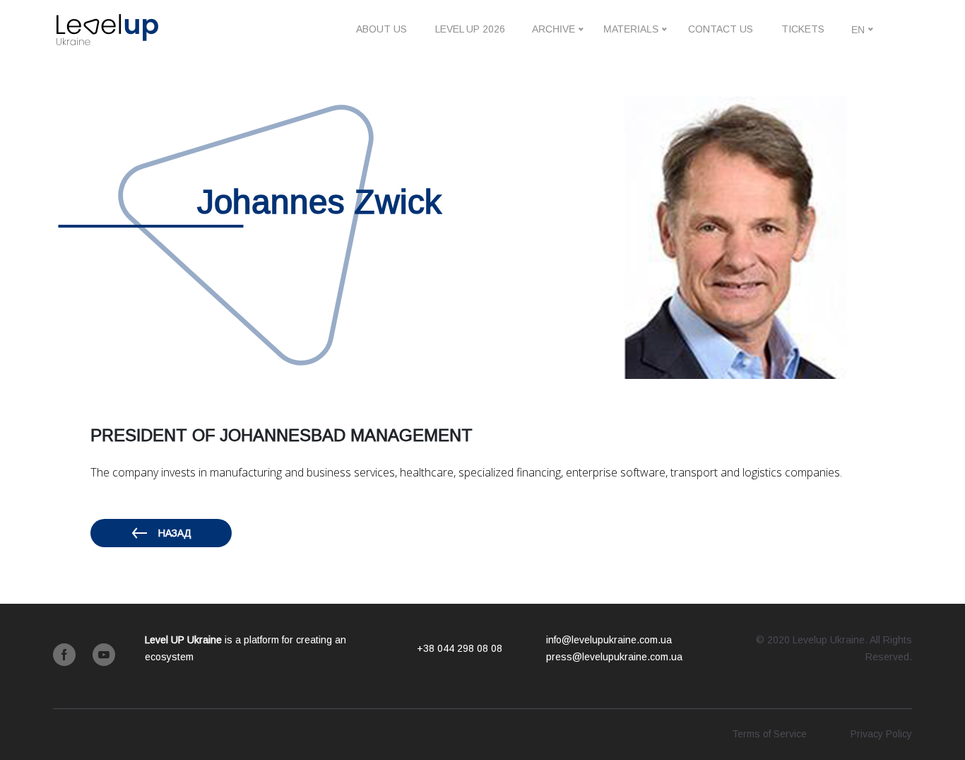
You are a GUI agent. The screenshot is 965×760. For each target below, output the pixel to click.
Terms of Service (769, 733)
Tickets (802, 29)
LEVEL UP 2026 (470, 29)
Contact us (720, 29)
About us (381, 29)
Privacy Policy (881, 733)
